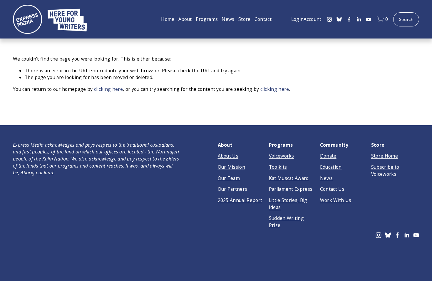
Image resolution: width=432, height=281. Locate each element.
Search (406, 19)
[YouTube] (368, 19)
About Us (228, 156)
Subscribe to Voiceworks (385, 170)
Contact (263, 19)
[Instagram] (329, 19)
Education (331, 167)
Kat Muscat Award (289, 178)
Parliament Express (291, 189)
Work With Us (335, 200)
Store (244, 19)
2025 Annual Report (240, 200)
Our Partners (232, 189)
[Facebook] (349, 19)
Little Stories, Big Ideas (288, 203)
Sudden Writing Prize (286, 221)
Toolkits (278, 167)
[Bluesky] (339, 19)
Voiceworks (281, 156)
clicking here (108, 89)
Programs (207, 19)
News (228, 19)
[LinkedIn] (359, 19)
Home (167, 19)
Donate (328, 156)
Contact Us (332, 189)
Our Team (229, 178)
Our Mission (231, 167)
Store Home (384, 156)
